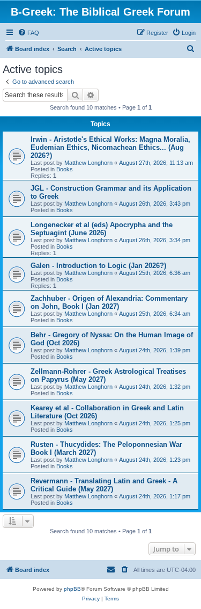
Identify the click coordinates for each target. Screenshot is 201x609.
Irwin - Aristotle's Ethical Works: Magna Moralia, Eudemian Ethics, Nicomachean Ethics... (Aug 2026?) (110, 147)
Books (64, 169)
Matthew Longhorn (88, 163)
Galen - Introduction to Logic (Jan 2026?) (98, 266)
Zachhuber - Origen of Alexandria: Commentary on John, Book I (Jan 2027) (109, 302)
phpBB (72, 589)
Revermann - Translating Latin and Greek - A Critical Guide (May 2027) (104, 485)
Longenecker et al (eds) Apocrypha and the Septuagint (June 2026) (102, 229)
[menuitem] (28, 32)
